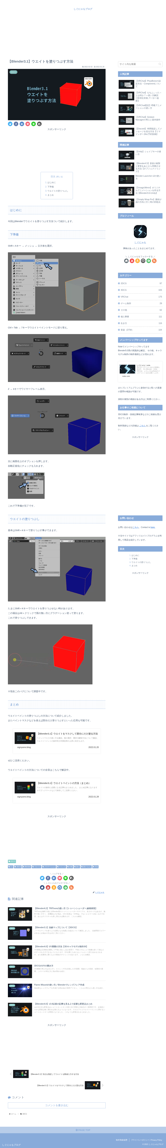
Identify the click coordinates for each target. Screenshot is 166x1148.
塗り (77, 867)
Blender (27, 867)
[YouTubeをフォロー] (48, 887)
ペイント (62, 867)
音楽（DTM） (141, 330)
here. (153, 527)
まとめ (50, 195)
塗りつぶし (87, 867)
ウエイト (37, 867)
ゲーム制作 (141, 303)
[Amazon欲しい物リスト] (54, 887)
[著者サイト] (42, 887)
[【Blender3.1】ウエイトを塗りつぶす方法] (22, 124)
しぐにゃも (140, 242)
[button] (160, 64)
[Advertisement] (83, 35)
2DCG (141, 283)
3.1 (12, 867)
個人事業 (141, 316)
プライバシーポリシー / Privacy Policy (146, 1140)
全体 (70, 867)
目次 (53, 176)
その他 (141, 310)
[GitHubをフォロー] (59, 887)
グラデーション (49, 867)
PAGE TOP (84, 1130)
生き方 (141, 323)
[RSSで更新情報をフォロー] (71, 887)
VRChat (141, 297)
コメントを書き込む (56, 1105)
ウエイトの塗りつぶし (57, 191)
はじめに (51, 182)
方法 (96, 867)
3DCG (13, 861)
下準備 (50, 186)
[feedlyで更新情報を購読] (65, 887)
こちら (142, 425)
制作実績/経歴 (121, 1140)
